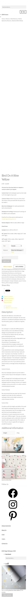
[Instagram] (13, 509)
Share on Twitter (8, 296)
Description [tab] (8, 306)
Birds (8, 275)
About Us (4, 530)
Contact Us (4, 543)
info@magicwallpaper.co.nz (9, 219)
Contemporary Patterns (8, 271)
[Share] (9, 598)
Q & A (3, 534)
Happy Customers (6, 525)
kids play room (20, 279)
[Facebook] (13, 498)
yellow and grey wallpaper (12, 282)
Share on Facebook (9, 298)
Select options (7, 595)
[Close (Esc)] (12, 598)
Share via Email (8, 302)
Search (7, 554)
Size (4, 246)
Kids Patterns (14, 18)
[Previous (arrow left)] (1, 600)
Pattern (8, 18)
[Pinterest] (13, 521)
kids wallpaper (5, 281)
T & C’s (3, 539)
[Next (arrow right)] (5, 600)
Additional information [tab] (11, 308)
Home (3, 18)
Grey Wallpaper (19, 277)
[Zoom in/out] (1, 598)
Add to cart (6, 261)
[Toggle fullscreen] (5, 598)
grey (24, 275)
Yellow (3, 282)
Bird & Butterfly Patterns (18, 269)
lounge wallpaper (14, 281)
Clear (12, 252)
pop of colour (22, 281)
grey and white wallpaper (8, 277)
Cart (6, 563)
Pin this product (8, 300)
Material (5, 250)
